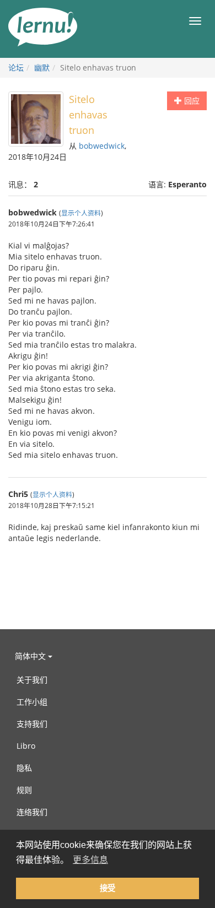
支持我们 (32, 723)
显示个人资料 (81, 212)
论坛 (16, 67)
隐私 (24, 768)
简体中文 (31, 656)
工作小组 (32, 701)
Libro (26, 746)
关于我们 (32, 679)
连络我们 (32, 812)
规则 (24, 790)
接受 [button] (107, 888)
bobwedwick (102, 145)
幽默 (42, 67)
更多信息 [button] (90, 859)
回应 (191, 100)
